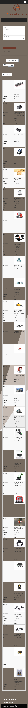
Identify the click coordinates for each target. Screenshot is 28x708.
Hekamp (15, 574)
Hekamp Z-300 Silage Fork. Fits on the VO (19, 571)
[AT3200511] (14, 151)
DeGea (15, 419)
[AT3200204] (14, 106)
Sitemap (16, 706)
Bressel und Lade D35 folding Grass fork (19, 90)
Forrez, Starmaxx (17, 595)
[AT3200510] (14, 389)
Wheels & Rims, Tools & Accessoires (18, 682)
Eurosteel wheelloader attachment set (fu (18, 614)
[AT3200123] (14, 586)
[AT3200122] (14, 565)
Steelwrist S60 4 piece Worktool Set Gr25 (18, 438)
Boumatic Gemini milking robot (18, 396)
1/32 (15, 98)
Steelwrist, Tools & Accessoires (17, 441)
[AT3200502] (14, 499)
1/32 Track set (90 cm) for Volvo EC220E (19, 332)
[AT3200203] (14, 84)
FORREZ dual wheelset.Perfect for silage (19, 593)
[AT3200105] (14, 542)
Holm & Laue (16, 201)
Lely (15, 356)
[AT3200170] (14, 282)
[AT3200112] (14, 326)
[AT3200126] (14, 304)
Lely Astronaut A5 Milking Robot (18, 505)
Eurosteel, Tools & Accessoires (17, 247)
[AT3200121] (14, 607)
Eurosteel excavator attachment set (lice (18, 244)
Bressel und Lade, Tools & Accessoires (19, 94)
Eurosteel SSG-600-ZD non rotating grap (19, 549)
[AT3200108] (14, 454)
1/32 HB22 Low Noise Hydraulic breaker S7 (18, 311)
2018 (15, 362)
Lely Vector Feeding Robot (19, 375)
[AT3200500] (14, 215)
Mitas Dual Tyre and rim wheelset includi (18, 679)
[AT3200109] (14, 432)
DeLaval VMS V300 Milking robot (19, 158)
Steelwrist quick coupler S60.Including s (18, 460)
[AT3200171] (14, 260)
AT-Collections (16, 96)
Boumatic (16, 398)
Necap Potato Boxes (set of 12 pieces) (19, 179)
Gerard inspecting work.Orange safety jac (18, 528)
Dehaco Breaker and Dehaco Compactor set (19, 289)
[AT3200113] (14, 237)
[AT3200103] (14, 672)
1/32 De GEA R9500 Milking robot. (19, 417)
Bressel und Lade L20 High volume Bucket (19, 113)
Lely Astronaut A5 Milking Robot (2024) (18, 221)
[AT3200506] (14, 348)
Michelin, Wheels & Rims (18, 660)
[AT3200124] (14, 651)
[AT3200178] (14, 129)
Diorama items (16, 530)
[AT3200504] (14, 192)
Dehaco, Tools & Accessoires (17, 269)
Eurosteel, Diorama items (18, 616)
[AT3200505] (14, 369)
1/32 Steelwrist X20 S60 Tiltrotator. (18, 483)
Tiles (10, 65)
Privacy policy (6, 706)
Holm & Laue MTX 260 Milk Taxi (19, 199)
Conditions (12, 706)
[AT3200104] (14, 629)
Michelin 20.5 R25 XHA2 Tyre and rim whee (19, 657)
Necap (15, 181)
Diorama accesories (9, 48)
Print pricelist (7, 74)
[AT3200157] (14, 172)
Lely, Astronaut (17, 508)
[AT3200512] (14, 410)
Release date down (12, 60)
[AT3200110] (14, 476)
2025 (15, 165)
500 (5, 64)
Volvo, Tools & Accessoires (19, 313)
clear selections (8, 51)
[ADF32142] (14, 521)
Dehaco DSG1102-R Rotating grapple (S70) (18, 266)
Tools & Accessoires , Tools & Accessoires (19, 335)
